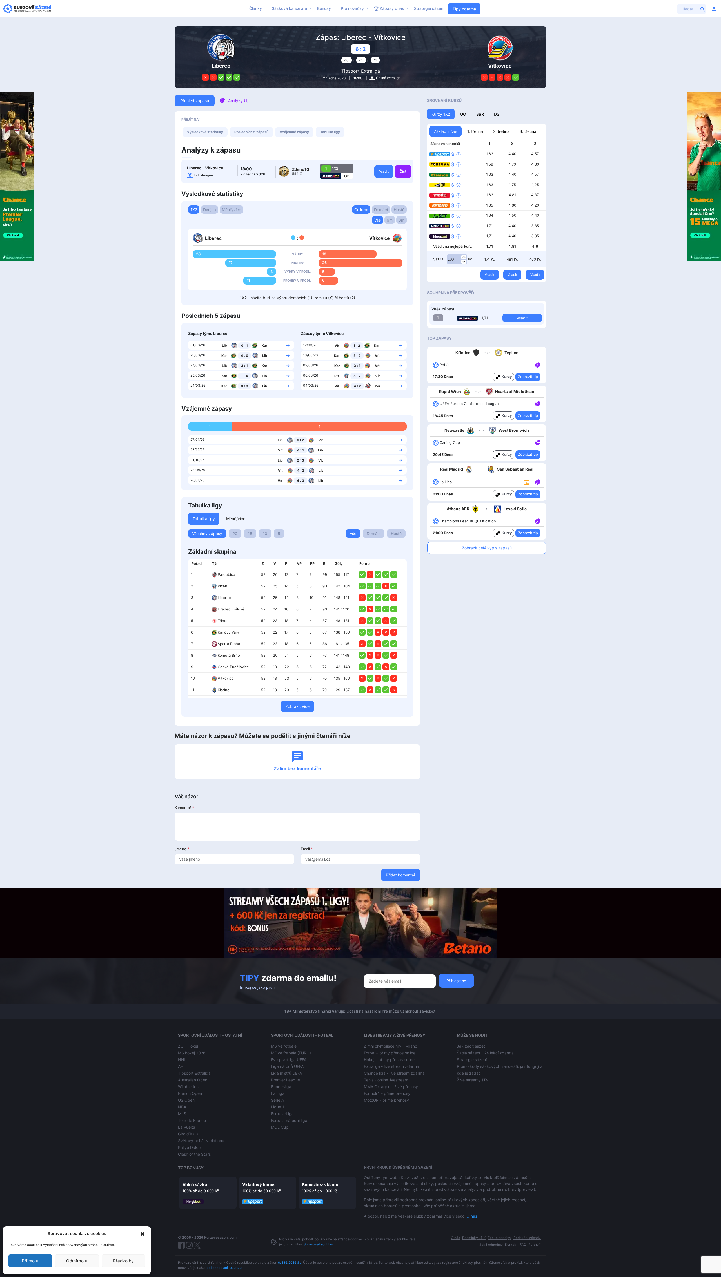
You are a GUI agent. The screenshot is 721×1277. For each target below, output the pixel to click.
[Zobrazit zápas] (288, 345)
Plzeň (222, 586)
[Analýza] (537, 364)
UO (463, 114)
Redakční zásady (527, 1238)
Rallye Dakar (189, 1147)
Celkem (361, 209)
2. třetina (501, 131)
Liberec (224, 597)
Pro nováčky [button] (353, 8)
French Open (190, 1093)
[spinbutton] (457, 259)
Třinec (223, 620)
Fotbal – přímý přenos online (389, 1052)
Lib (224, 345)
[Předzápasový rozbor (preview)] (526, 481)
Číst (403, 171)
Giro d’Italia (188, 1133)
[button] (142, 1233)
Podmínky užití (474, 1238)
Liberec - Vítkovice (205, 168)
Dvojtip (209, 209)
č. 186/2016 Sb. (290, 1262)
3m (401, 220)
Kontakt (511, 1244)
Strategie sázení (429, 8)
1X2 (193, 209)
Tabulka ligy (330, 132)
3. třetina (528, 131)
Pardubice (226, 574)
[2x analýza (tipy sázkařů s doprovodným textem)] (537, 403)
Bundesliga (281, 1086)
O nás (471, 1216)
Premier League (285, 1079)
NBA (182, 1106)
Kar (264, 345)
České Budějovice (233, 667)
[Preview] (526, 481)
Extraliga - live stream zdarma (391, 1066)
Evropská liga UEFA (288, 1059)
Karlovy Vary (228, 632)
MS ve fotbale (284, 1046)
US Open (186, 1100)
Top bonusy (191, 1167)
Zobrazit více (297, 706)
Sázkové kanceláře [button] (290, 8)
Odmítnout (77, 1260)
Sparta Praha (229, 643)
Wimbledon (188, 1086)
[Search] (702, 9)
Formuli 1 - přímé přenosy (387, 1093)
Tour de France (192, 1120)
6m (390, 220)
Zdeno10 (300, 169)
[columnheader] (198, 564)
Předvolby (123, 1260)
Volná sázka (195, 1184)
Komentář (184, 807)
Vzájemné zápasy (294, 132)
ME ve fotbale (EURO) (291, 1052)
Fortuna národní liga (289, 1120)
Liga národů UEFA (287, 1066)
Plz (336, 376)
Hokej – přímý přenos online (389, 1059)
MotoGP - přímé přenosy (386, 1100)
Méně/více (231, 209)
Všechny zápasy (207, 533)
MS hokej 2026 (192, 1052)
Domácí (381, 209)
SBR (480, 114)
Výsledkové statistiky (205, 132)
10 (265, 533)
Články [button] (256, 8)
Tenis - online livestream (386, 1079)
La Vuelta (186, 1127)
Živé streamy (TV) (473, 1079)
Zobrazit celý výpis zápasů (487, 547)
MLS (182, 1113)
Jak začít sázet (471, 1046)
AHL (182, 1066)
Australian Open (192, 1079)
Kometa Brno (229, 655)
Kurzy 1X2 (440, 114)
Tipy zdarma (464, 8)
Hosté (399, 209)
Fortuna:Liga (282, 1113)
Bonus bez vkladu (320, 1184)
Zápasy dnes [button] (392, 8)
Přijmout (30, 1260)
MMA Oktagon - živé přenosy (391, 1086)
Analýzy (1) (238, 100)
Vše (377, 220)
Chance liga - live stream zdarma (394, 1073)
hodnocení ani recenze (224, 1267)
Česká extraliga (388, 78)
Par (377, 386)
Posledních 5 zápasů (251, 132)
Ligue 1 (277, 1106)
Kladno (224, 690)
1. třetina (475, 131)
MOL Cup (279, 1127)
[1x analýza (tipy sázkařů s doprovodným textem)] (537, 364)
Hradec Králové (231, 609)
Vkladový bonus (258, 1184)
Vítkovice (226, 678)
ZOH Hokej (188, 1046)
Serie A (277, 1100)
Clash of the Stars (194, 1154)
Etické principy (499, 1238)
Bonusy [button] (324, 8)
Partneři (534, 1244)
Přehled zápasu (194, 100)
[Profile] (714, 8)
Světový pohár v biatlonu (201, 1140)
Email (307, 849)
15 (250, 533)
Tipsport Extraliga (360, 71)
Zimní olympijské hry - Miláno (390, 1046)
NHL (182, 1059)
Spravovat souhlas (318, 1244)
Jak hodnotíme (491, 1244)
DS (496, 114)
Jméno (182, 849)
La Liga (277, 1093)
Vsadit (384, 171)
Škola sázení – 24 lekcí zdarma (485, 1052)
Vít (337, 345)
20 (235, 533)
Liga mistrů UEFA (286, 1073)
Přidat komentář (400, 875)
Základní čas (445, 131)
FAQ (523, 1244)
